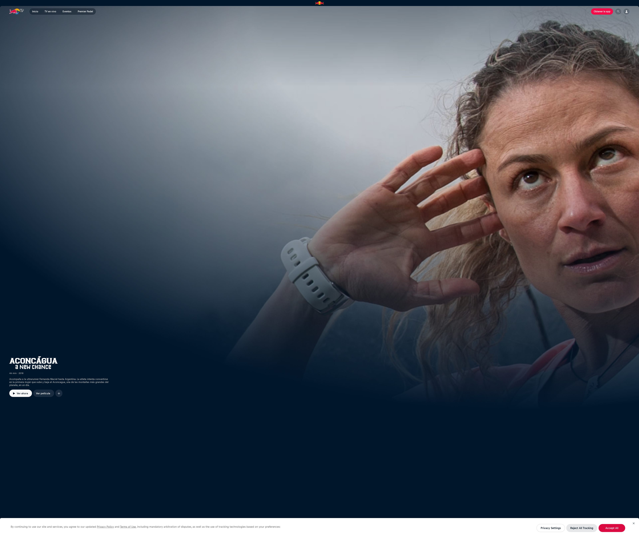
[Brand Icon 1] (319, 3)
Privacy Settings (551, 528)
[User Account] (626, 11)
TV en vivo (50, 11)
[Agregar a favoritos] (58, 393)
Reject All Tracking (581, 528)
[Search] (618, 11)
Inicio (35, 11)
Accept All (611, 528)
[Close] (633, 523)
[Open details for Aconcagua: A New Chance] (319, 208)
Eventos (67, 11)
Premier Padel (85, 11)
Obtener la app (602, 11)
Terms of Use (128, 526)
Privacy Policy (105, 526)
